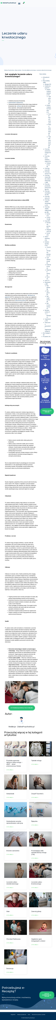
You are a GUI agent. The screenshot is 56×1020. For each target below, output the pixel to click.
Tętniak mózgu (36, 760)
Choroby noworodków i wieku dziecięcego (47, 179)
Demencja (9, 968)
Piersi (48, 277)
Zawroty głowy (36, 911)
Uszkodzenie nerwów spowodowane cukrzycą (14, 822)
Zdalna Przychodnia (9, 70)
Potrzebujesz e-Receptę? (13, 989)
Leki (46, 280)
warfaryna (19, 106)
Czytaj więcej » (10, 769)
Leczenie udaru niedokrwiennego (12, 883)
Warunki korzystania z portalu (38, 1014)
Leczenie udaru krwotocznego (36, 883)
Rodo (29, 1014)
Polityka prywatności (21, 1014)
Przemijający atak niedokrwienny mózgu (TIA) (38, 852)
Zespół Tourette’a (37, 794)
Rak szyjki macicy (48, 298)
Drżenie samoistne (12, 851)
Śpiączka (34, 821)
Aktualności (46, 77)
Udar (8, 911)
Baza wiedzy (18, 70)
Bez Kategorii (46, 333)
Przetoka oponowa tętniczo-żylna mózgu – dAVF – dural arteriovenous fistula (14, 763)
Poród (48, 233)
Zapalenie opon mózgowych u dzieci (38, 940)
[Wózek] (23, 3)
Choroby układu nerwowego (29, 70)
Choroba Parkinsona (13, 939)
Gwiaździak (10, 794)
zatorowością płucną (20, 300)
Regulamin (13, 1014)
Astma (48, 214)
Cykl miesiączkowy (49, 259)
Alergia (47, 84)
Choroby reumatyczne (47, 192)
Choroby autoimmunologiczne (48, 150)
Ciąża (46, 221)
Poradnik (45, 336)
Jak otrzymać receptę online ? (45, 342)
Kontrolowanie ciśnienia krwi (15, 102)
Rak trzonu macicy (48, 305)
